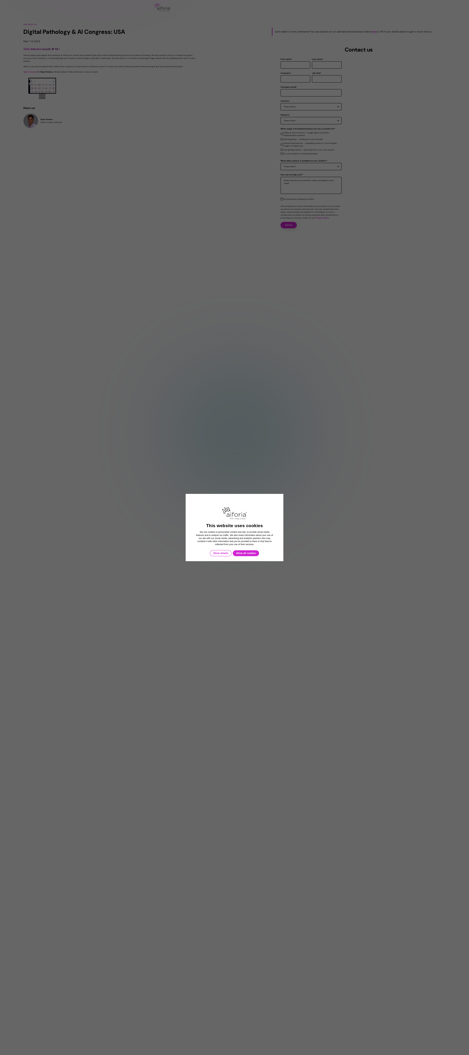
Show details (220, 553)
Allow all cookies (246, 553)
